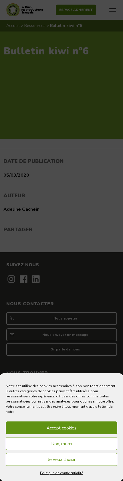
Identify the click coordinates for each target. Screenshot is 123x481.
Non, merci (61, 444)
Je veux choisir (62, 459)
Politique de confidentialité (61, 473)
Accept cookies (61, 428)
